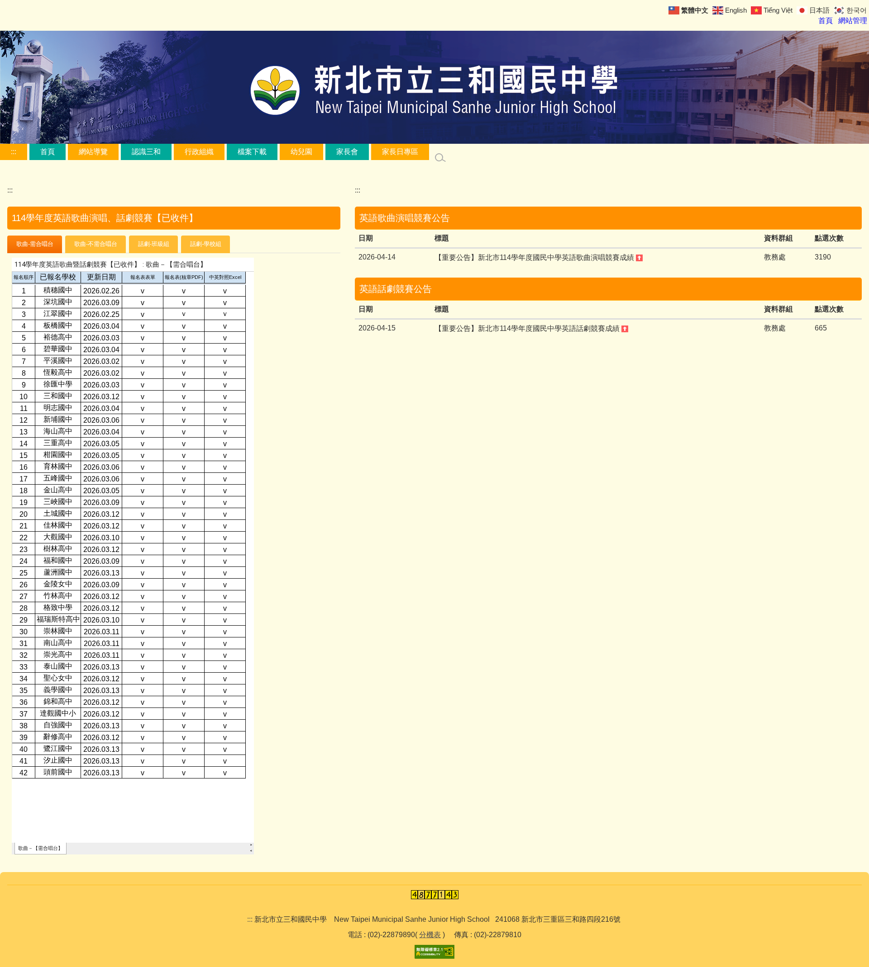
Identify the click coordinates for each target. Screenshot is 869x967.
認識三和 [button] (146, 152)
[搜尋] (440, 158)
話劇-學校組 (205, 244)
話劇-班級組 (153, 244)
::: (13, 152)
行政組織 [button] (199, 152)
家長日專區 (400, 152)
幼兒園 (301, 152)
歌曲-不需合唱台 (95, 244)
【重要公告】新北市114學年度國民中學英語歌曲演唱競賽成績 (535, 257)
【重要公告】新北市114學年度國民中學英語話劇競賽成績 (527, 328)
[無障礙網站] (434, 951)
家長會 (347, 152)
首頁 (47, 152)
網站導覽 (93, 152)
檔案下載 (252, 152)
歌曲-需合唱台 (34, 244)
